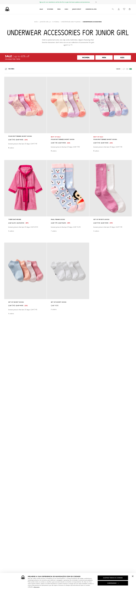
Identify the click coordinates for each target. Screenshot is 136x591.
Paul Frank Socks (58, 219)
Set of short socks (16, 302)
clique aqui (36, 587)
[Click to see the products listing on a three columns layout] (130, 69)
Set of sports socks (101, 219)
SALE (41, 9)
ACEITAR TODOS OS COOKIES (113, 578)
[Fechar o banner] (132, 576)
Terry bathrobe (14, 219)
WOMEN (50, 9)
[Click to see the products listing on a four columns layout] (127, 69)
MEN (59, 9)
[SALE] (68, 57)
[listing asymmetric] (124, 69)
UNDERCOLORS (91, 9)
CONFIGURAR (111, 583)
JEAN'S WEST (76, 9)
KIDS (66, 9)
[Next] (96, 2)
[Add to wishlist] (7, 79)
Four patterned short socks (20, 136)
